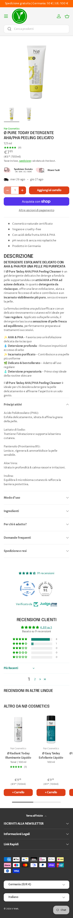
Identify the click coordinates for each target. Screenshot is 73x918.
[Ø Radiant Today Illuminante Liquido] (18, 729)
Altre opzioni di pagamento (36, 210)
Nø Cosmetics (11, 128)
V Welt (15, 908)
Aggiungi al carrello (49, 190)
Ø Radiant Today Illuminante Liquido (18, 755)
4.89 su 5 (46, 628)
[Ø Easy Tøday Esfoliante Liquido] (51, 729)
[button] (67, 16)
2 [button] (35, 679)
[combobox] (36, 29)
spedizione (25, 161)
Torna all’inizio (34, 815)
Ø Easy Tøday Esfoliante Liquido (51, 755)
